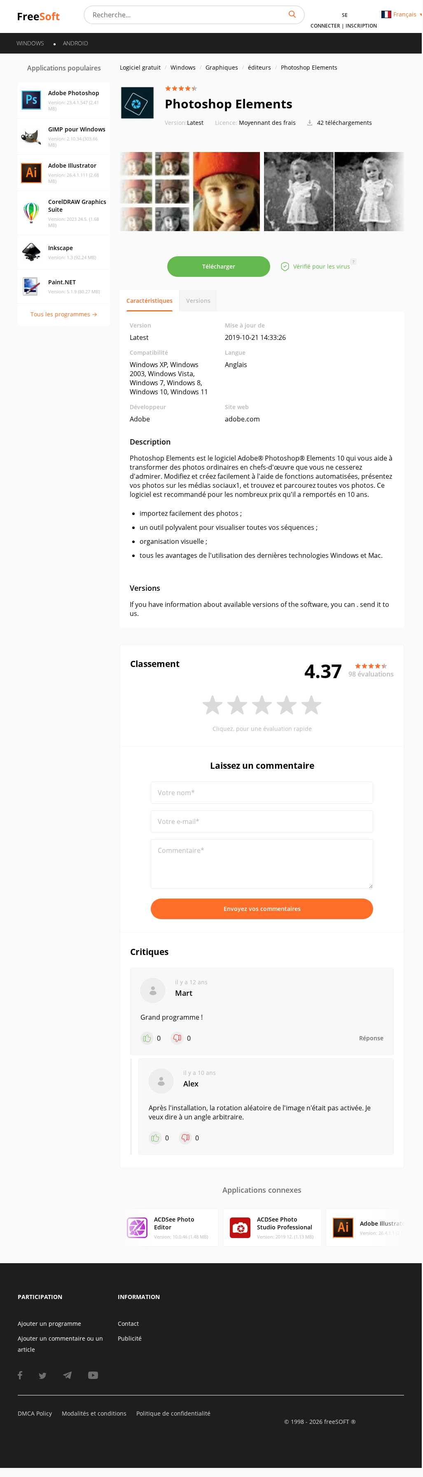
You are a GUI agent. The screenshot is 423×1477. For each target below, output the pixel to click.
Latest (184, 122)
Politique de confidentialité (173, 1413)
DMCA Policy (35, 1413)
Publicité (130, 1338)
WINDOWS (30, 43)
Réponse (371, 1038)
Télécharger (218, 266)
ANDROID (75, 43)
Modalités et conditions (94, 1413)
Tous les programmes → (63, 314)
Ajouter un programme (49, 1323)
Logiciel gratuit (140, 67)
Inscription (361, 25)
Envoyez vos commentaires (262, 909)
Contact (128, 1323)
